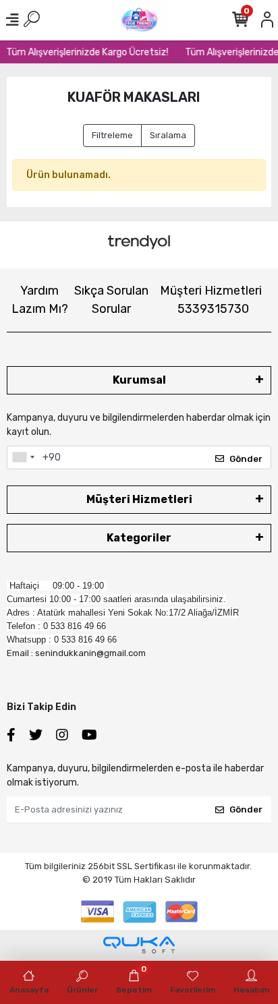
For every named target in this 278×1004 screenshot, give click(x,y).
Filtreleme (112, 135)
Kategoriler (139, 537)
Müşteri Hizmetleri (211, 299)
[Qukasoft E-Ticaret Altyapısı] (139, 945)
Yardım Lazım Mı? (39, 299)
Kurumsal (139, 380)
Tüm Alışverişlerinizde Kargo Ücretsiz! (86, 52)
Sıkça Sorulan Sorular (111, 299)
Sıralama (168, 135)
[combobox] (22, 457)
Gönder (245, 459)
